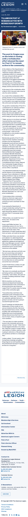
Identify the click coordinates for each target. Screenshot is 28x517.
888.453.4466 (7, 469)
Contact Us (6, 471)
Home (2, 8)
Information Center (10, 8)
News (18, 8)
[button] (22, 4)
